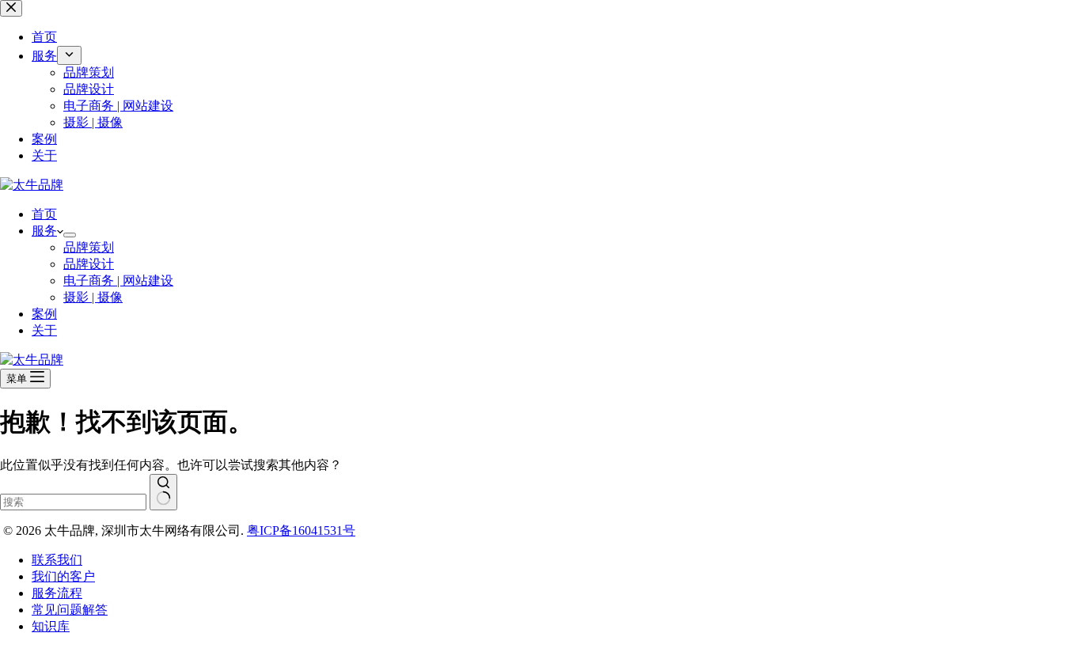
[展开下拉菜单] (69, 235)
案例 (44, 313)
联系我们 (57, 560)
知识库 (51, 626)
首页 (44, 214)
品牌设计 (88, 264)
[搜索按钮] (163, 492)
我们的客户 (63, 576)
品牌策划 (88, 247)
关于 (44, 330)
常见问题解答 (70, 609)
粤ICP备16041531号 (301, 530)
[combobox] (73, 502)
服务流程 (57, 593)
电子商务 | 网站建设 (118, 280)
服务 (44, 230)
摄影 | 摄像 (93, 297)
